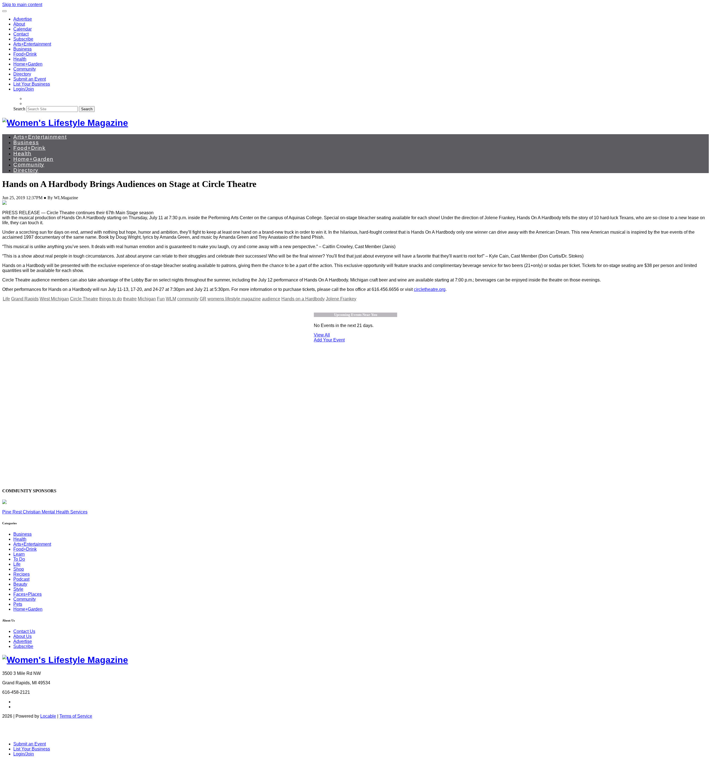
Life (6, 298)
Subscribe (23, 39)
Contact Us (24, 631)
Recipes (21, 574)
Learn (19, 554)
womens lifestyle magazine (234, 298)
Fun (161, 298)
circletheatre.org (429, 289)
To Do (19, 559)
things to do (110, 298)
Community (24, 69)
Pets (17, 604)
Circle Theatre (84, 298)
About (19, 24)
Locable (48, 716)
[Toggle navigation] (4, 11)
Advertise (22, 19)
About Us (22, 636)
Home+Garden (27, 64)
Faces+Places (27, 594)
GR (203, 298)
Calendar (22, 29)
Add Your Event (329, 340)
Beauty (20, 584)
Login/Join (23, 89)
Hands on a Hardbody (303, 298)
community (188, 298)
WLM (171, 298)
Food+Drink (25, 54)
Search (19, 108)
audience (271, 298)
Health (19, 59)
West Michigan (54, 298)
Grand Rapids (25, 298)
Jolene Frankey (341, 298)
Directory (22, 74)
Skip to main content (22, 4)
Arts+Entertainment (32, 44)
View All (322, 335)
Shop (18, 569)
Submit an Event (29, 79)
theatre (130, 298)
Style (18, 589)
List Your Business (31, 84)
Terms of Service (75, 716)
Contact (21, 34)
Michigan (147, 298)
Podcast (21, 579)
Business (22, 49)
